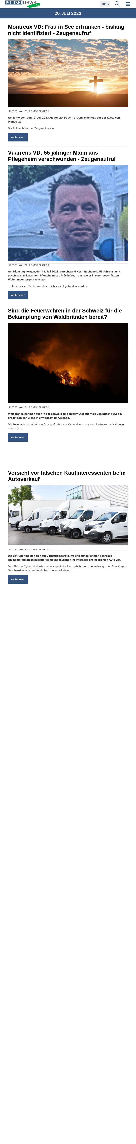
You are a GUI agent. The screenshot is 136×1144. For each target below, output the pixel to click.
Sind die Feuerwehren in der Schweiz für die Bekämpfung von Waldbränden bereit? (65, 314)
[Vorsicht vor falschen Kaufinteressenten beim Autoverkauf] (68, 515)
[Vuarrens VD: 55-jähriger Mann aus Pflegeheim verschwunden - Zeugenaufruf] (68, 213)
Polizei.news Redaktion (37, 111)
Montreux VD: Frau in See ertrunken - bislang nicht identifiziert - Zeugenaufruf (66, 30)
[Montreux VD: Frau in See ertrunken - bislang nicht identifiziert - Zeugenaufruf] (68, 73)
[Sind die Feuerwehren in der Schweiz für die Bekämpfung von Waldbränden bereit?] (68, 363)
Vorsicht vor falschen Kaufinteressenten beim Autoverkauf (67, 476)
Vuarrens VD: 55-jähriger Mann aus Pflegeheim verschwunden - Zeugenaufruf (62, 156)
